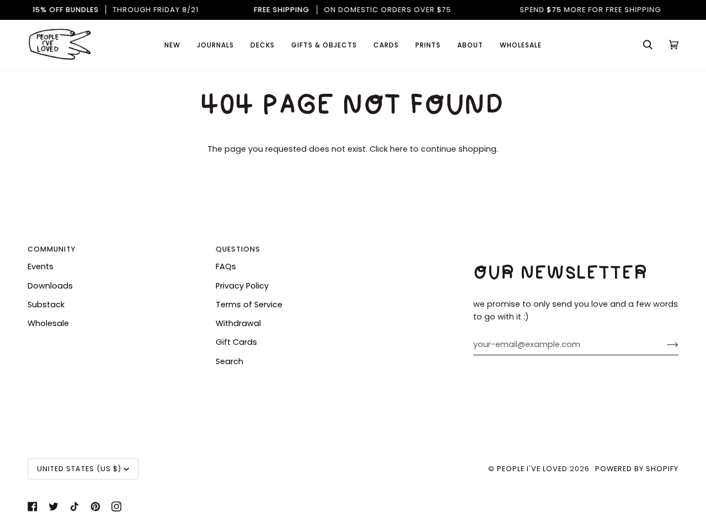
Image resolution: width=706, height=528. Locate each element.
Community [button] (52, 249)
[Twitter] (53, 506)
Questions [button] (238, 249)
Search (229, 361)
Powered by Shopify (636, 468)
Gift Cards (236, 342)
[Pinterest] (95, 506)
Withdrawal (238, 323)
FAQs (226, 266)
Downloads (50, 285)
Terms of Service (249, 304)
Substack (46, 304)
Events (41, 266)
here (399, 148)
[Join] (663, 345)
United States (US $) (79, 468)
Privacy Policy (242, 285)
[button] (386, 45)
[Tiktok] (74, 506)
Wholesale (48, 323)
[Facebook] (33, 506)
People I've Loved (532, 468)
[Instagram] (116, 506)
